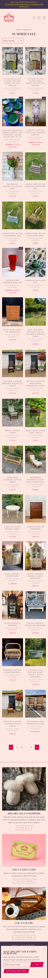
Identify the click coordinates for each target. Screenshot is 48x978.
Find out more (24, 881)
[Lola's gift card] (24, 850)
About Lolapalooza (23, 945)
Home (18, 30)
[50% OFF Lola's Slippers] (24, 789)
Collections (26, 30)
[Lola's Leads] (24, 903)
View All (24, 828)
